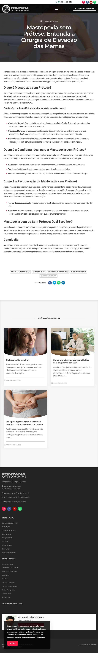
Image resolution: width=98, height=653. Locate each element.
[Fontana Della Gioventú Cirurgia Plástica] (15, 9)
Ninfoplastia (6, 597)
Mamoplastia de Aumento (10, 568)
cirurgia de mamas (39, 272)
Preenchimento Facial (9, 552)
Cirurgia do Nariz (7, 545)
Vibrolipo (5, 579)
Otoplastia (5, 541)
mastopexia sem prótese (48, 276)
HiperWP (93, 644)
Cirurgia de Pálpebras (9, 530)
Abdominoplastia (7, 564)
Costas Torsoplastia (8, 590)
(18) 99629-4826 (66, 2)
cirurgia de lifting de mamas (20, 272)
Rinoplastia (5, 549)
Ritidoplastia (6, 527)
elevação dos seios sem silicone (58, 272)
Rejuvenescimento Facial (10, 523)
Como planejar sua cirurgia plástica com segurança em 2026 (71, 361)
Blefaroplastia (6, 534)
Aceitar (12, 643)
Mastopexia (5, 575)
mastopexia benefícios (78, 272)
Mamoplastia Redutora (9, 571)
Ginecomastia (6, 594)
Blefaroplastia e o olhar (17, 360)
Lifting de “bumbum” (8, 582)
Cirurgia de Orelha (7, 538)
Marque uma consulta (84, 9)
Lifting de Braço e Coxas (9, 586)
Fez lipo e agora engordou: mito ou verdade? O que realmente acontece (24, 423)
